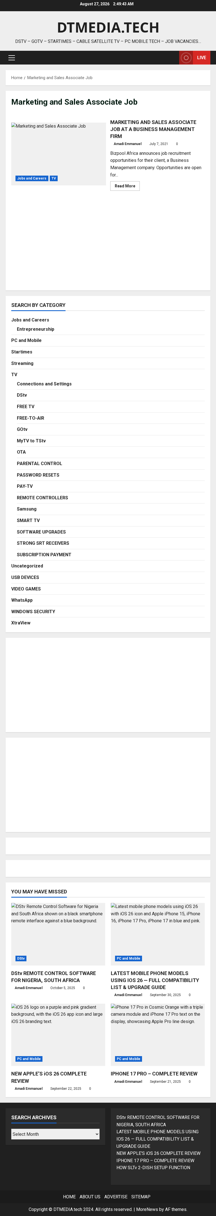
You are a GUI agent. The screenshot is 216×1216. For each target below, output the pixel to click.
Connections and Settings (44, 384)
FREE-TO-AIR (30, 418)
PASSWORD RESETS (38, 475)
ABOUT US (90, 1196)
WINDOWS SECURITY (33, 611)
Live (201, 57)
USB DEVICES (25, 577)
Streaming (22, 363)
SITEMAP (140, 1196)
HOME (69, 1196)
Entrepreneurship (35, 329)
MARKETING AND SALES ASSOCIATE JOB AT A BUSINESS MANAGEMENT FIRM (58, 154)
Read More (127, 187)
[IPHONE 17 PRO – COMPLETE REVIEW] (158, 1035)
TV (53, 178)
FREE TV (25, 406)
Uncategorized (27, 566)
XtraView (20, 623)
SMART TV (28, 520)
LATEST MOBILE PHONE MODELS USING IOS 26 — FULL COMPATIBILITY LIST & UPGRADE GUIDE (155, 980)
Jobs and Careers (32, 178)
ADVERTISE (115, 1196)
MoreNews (147, 1209)
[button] (12, 57)
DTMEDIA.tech (108, 27)
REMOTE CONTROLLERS (42, 497)
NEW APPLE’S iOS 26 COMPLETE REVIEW (158, 1153)
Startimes (21, 352)
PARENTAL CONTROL (39, 463)
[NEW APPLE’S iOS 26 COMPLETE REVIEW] (58, 1035)
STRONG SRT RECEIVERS (43, 543)
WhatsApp (22, 600)
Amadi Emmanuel (127, 144)
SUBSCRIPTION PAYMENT (44, 554)
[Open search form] (173, 57)
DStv (22, 395)
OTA (21, 452)
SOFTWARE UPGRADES (41, 532)
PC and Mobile (26, 340)
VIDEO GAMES (26, 589)
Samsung (27, 509)
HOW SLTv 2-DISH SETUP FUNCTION (153, 1167)
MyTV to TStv (31, 440)
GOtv (22, 429)
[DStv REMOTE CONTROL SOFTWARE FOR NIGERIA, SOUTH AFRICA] (58, 934)
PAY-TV (25, 486)
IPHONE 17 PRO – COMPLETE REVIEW (154, 1074)
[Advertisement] (108, 245)
